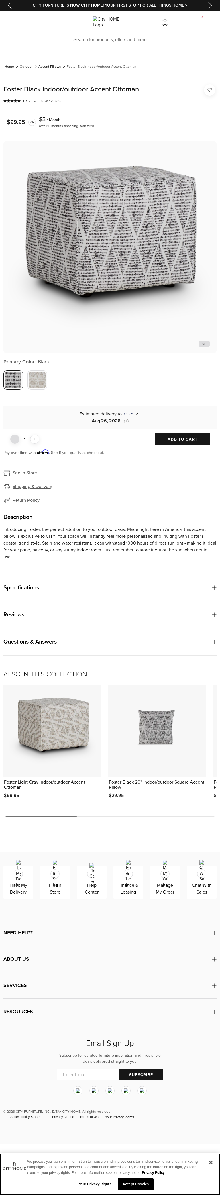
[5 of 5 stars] (12, 101)
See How (87, 126)
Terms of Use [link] (90, 1117)
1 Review (29, 101)
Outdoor (26, 67)
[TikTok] (142, 1091)
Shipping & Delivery (32, 486)
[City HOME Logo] (110, 22)
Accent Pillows (49, 67)
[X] (110, 1091)
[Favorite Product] (209, 90)
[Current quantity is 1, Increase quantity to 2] (34, 439)
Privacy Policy (153, 1172)
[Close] (211, 1162)
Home (9, 67)
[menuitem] (18, 22)
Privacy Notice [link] (63, 1117)
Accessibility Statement (28, 1117)
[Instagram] (78, 1091)
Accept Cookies (136, 1184)
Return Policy (26, 500)
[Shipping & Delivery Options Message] (125, 421)
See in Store (25, 473)
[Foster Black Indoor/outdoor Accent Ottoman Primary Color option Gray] (37, 380)
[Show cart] (201, 22)
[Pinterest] (126, 1091)
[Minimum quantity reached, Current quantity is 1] (14, 439)
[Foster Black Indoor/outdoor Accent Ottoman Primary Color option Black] (13, 380)
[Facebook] (94, 1091)
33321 (128, 414)
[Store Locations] (55, 22)
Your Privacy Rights (119, 1117)
